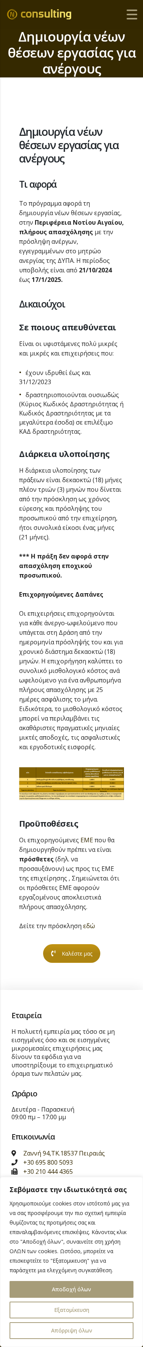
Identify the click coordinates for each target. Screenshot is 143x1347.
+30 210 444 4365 (48, 1171)
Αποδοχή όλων (71, 1289)
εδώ (89, 926)
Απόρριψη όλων (71, 1330)
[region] (71, 1262)
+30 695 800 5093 (48, 1162)
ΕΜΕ (86, 840)
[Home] (44, 14)
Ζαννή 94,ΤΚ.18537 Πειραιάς (64, 1153)
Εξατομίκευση (71, 1309)
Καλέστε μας (77, 953)
